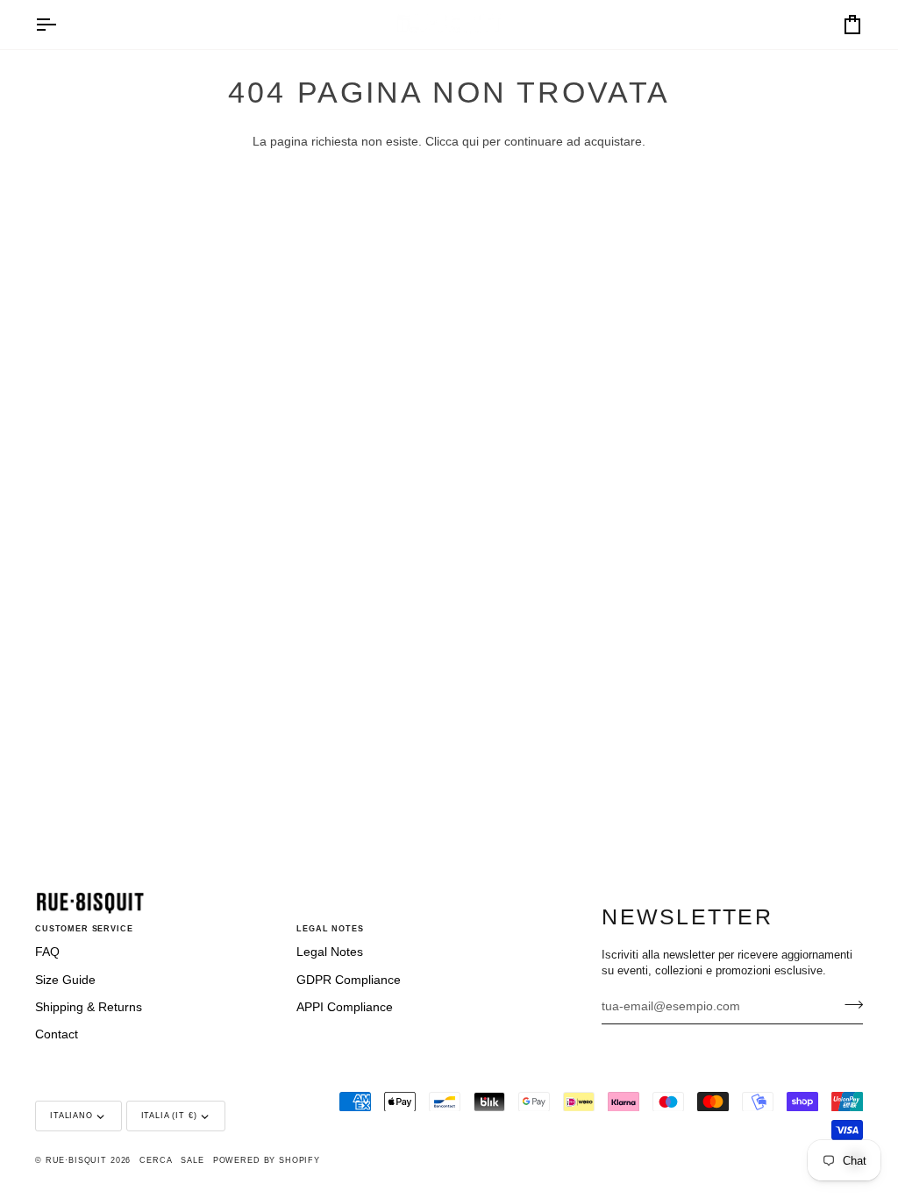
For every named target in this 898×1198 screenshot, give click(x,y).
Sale (192, 1160)
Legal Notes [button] (329, 928)
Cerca (155, 1160)
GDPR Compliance (348, 980)
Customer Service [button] (84, 928)
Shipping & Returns (88, 1007)
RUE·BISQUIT (76, 1160)
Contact (56, 1034)
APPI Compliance (344, 1007)
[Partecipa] (848, 1004)
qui (470, 141)
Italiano (71, 1115)
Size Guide (65, 980)
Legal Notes (329, 952)
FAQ (47, 952)
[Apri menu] (61, 24)
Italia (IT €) (169, 1115)
